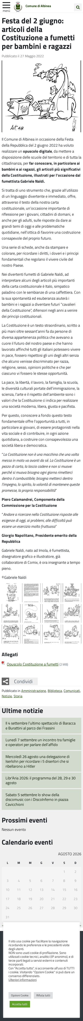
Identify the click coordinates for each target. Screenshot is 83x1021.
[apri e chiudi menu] (6, 4)
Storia (18, 695)
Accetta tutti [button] (19, 1004)
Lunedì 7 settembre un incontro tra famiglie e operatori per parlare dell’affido (40, 742)
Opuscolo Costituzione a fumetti (33, 664)
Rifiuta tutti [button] (43, 995)
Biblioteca (55, 690)
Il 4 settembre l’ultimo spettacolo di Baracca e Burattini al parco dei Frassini (41, 725)
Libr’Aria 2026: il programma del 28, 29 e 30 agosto (41, 780)
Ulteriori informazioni (23, 980)
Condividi (23, 681)
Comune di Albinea (38, 5)
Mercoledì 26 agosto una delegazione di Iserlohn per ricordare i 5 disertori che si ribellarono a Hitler (38, 761)
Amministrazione (33, 690)
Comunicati (72, 690)
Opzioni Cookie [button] (20, 995)
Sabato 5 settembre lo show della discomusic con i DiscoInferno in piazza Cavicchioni (37, 799)
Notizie (7, 695)
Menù (6, 10)
